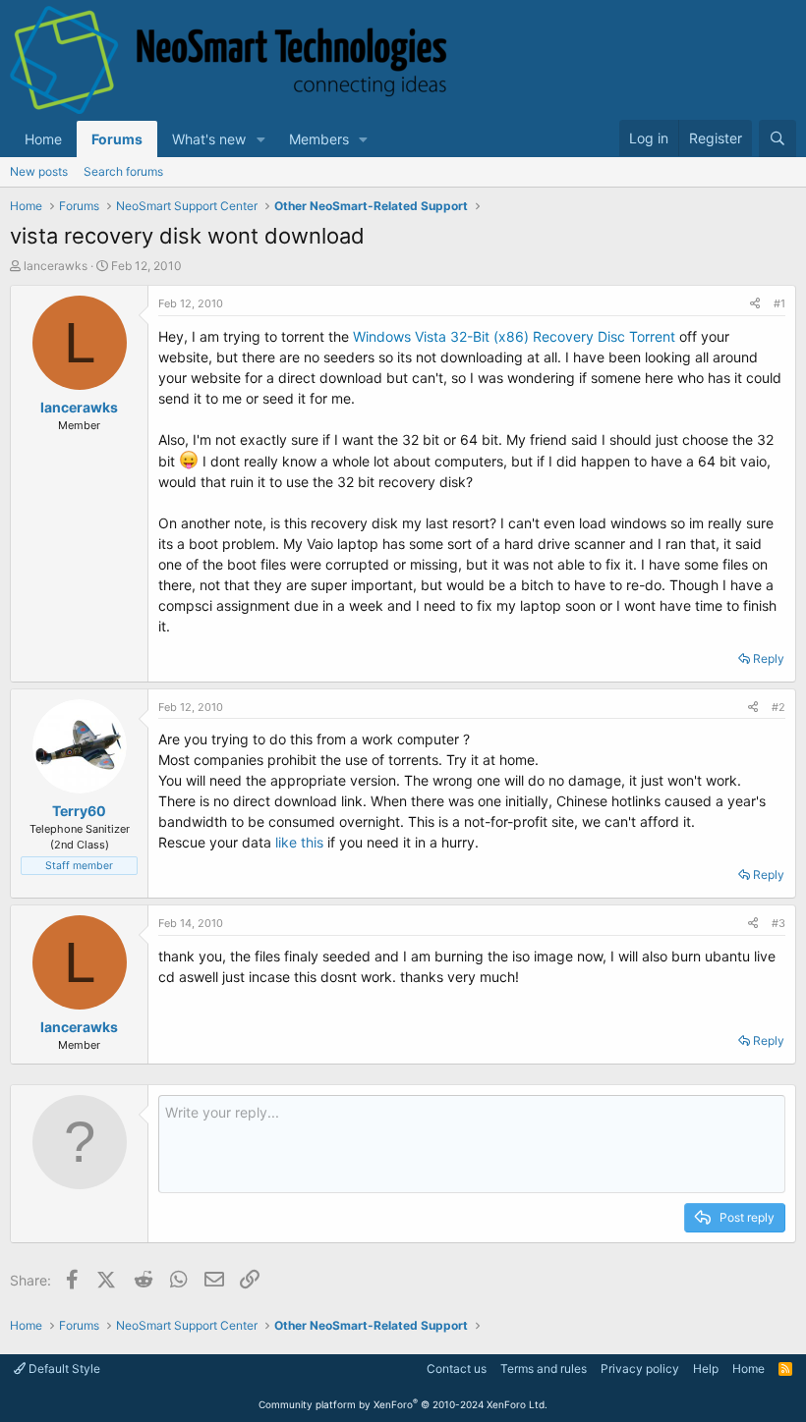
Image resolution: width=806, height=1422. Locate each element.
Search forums (123, 171)
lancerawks (55, 265)
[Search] (777, 138)
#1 (779, 303)
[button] (261, 139)
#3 (778, 923)
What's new (209, 139)
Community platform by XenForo (403, 1404)
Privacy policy (640, 1368)
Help (706, 1368)
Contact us (457, 1368)
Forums (117, 139)
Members (319, 139)
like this (299, 842)
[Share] (755, 304)
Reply (768, 658)
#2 (778, 707)
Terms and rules (543, 1368)
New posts (39, 171)
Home (43, 139)
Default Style (63, 1368)
